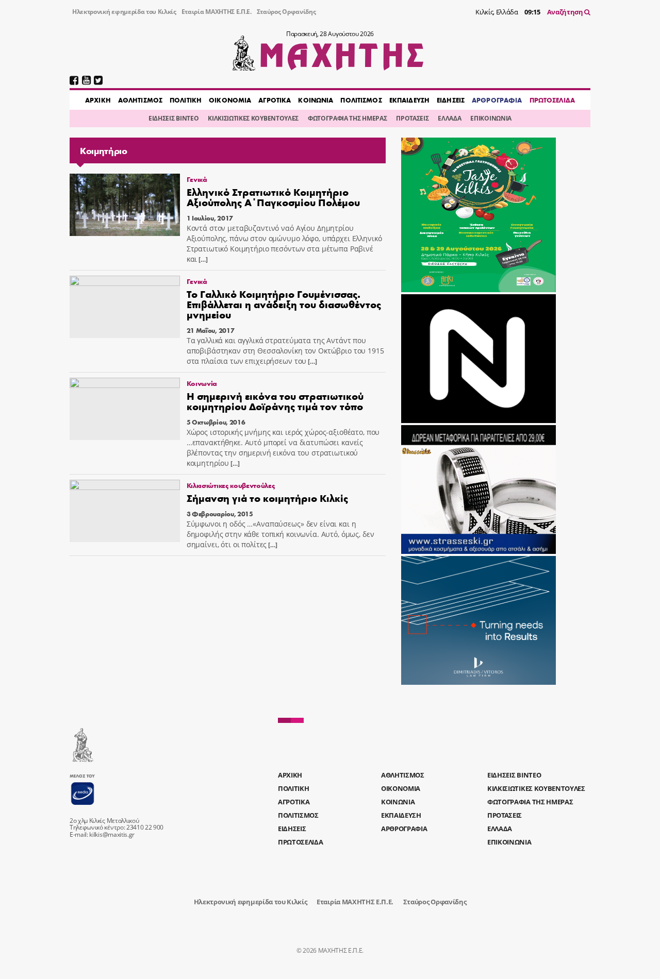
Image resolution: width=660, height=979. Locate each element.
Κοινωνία (202, 383)
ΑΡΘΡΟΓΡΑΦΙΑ (497, 100)
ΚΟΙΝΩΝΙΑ (315, 100)
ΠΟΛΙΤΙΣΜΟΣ (361, 100)
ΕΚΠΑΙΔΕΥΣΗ (409, 100)
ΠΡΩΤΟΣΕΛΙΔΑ (552, 100)
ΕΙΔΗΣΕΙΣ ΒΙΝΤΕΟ (173, 118)
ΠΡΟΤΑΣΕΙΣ (412, 118)
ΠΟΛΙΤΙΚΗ (186, 100)
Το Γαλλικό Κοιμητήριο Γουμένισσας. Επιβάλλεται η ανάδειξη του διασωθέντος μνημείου (284, 303)
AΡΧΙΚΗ (98, 100)
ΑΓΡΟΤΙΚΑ (274, 100)
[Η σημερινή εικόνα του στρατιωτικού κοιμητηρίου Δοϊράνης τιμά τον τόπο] (125, 409)
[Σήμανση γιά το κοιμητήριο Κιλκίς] (125, 511)
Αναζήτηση (566, 11)
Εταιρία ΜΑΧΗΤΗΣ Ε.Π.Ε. (217, 11)
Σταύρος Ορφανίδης (286, 11)
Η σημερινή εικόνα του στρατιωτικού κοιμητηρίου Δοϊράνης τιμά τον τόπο (275, 401)
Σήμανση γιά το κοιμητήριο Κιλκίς (267, 497)
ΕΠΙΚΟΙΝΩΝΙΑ (490, 118)
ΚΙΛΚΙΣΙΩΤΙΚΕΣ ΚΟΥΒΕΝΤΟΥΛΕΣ (253, 118)
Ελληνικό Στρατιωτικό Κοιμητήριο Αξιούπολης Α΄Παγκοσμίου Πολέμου (273, 196)
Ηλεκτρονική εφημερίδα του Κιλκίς (124, 11)
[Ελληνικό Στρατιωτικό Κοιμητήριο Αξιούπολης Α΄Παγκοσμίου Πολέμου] (125, 205)
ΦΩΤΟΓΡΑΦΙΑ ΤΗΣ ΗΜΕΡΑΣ (347, 118)
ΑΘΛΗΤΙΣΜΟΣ (140, 100)
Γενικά (197, 179)
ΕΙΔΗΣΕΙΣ (451, 100)
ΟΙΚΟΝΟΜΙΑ (230, 100)
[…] (202, 259)
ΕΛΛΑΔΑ (449, 118)
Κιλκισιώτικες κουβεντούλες (231, 485)
